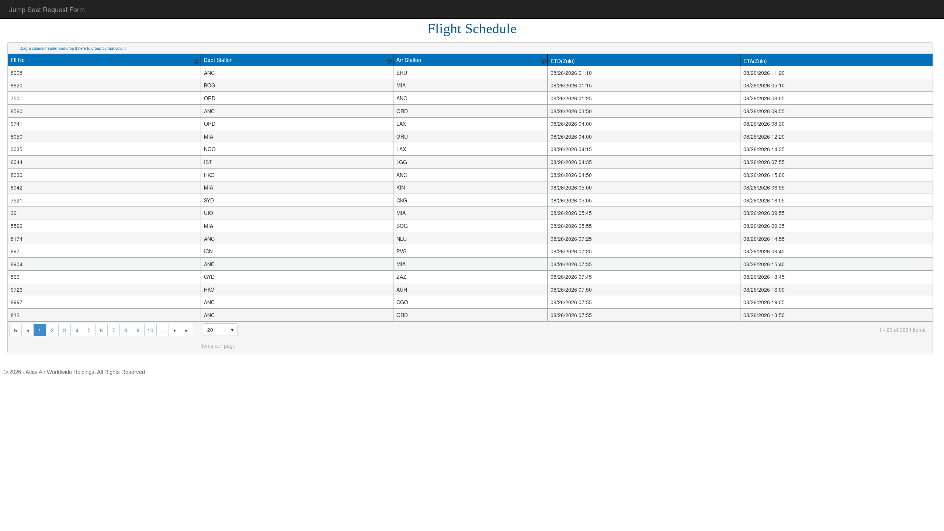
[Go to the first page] (15, 330)
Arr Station (408, 59)
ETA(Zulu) (755, 61)
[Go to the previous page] (27, 330)
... (162, 330)
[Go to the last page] (187, 330)
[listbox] (220, 329)
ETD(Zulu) (563, 61)
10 (150, 330)
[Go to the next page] (175, 330)
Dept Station (218, 59)
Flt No (18, 59)
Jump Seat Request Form (47, 9)
